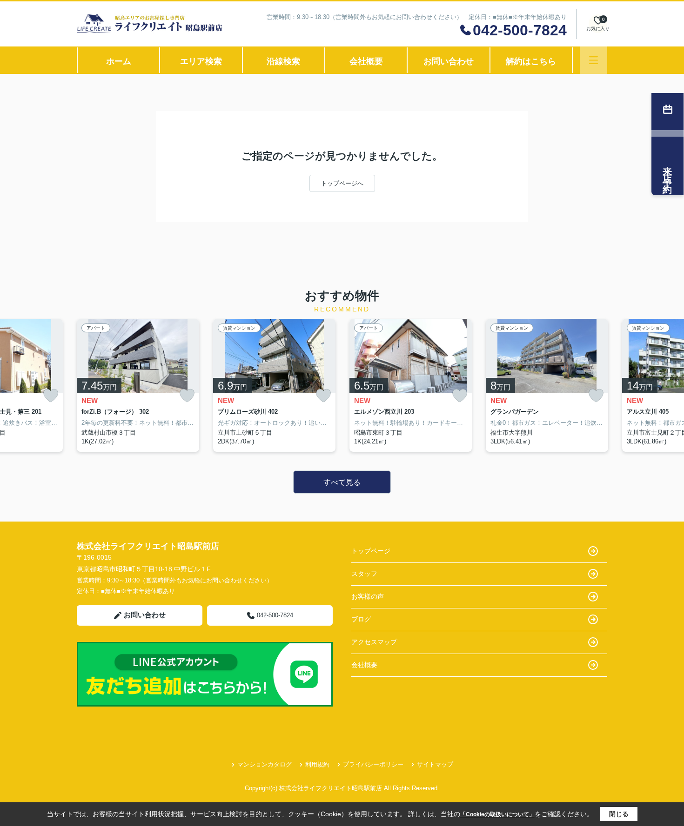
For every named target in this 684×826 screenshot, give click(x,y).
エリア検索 (201, 61)
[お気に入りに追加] (50, 395)
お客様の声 (367, 596)
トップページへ (342, 183)
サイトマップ (435, 764)
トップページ (370, 551)
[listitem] (138, 385)
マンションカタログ (264, 764)
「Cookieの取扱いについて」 (497, 814)
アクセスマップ (374, 642)
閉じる (619, 814)
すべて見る (342, 482)
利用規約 (317, 764)
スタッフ (364, 573)
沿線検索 (283, 61)
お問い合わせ (448, 61)
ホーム (118, 61)
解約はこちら (531, 61)
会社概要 (366, 61)
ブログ (361, 619)
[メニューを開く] (593, 60)
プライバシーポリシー (373, 764)
